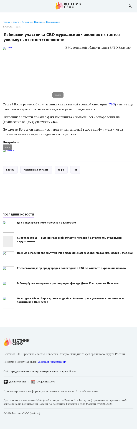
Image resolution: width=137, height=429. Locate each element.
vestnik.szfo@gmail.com (52, 361)
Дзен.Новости (17, 381)
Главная (6, 22)
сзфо (61, 169)
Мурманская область (36, 169)
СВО (112, 104)
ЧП (75, 169)
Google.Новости (46, 381)
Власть (16, 22)
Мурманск (27, 22)
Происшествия (53, 22)
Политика (39, 22)
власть (10, 169)
